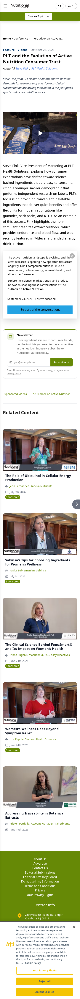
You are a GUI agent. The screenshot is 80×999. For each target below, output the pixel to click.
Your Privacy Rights (40, 895)
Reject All (44, 981)
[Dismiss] (72, 256)
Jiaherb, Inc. (62, 823)
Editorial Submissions (40, 872)
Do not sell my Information (40, 881)
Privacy (40, 890)
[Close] (74, 927)
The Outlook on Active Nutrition (51, 394)
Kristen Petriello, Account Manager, (31, 823)
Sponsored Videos (15, 394)
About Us (40, 859)
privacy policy (14, 373)
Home (7, 38)
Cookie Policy (33, 963)
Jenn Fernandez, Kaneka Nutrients (30, 486)
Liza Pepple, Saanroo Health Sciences (32, 739)
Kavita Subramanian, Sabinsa (27, 570)
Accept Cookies (44, 992)
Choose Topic (36, 16)
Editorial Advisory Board (40, 877)
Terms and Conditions (40, 886)
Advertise (40, 863)
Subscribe (59, 362)
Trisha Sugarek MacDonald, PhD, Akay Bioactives (39, 655)
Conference (21, 38)
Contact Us (40, 868)
